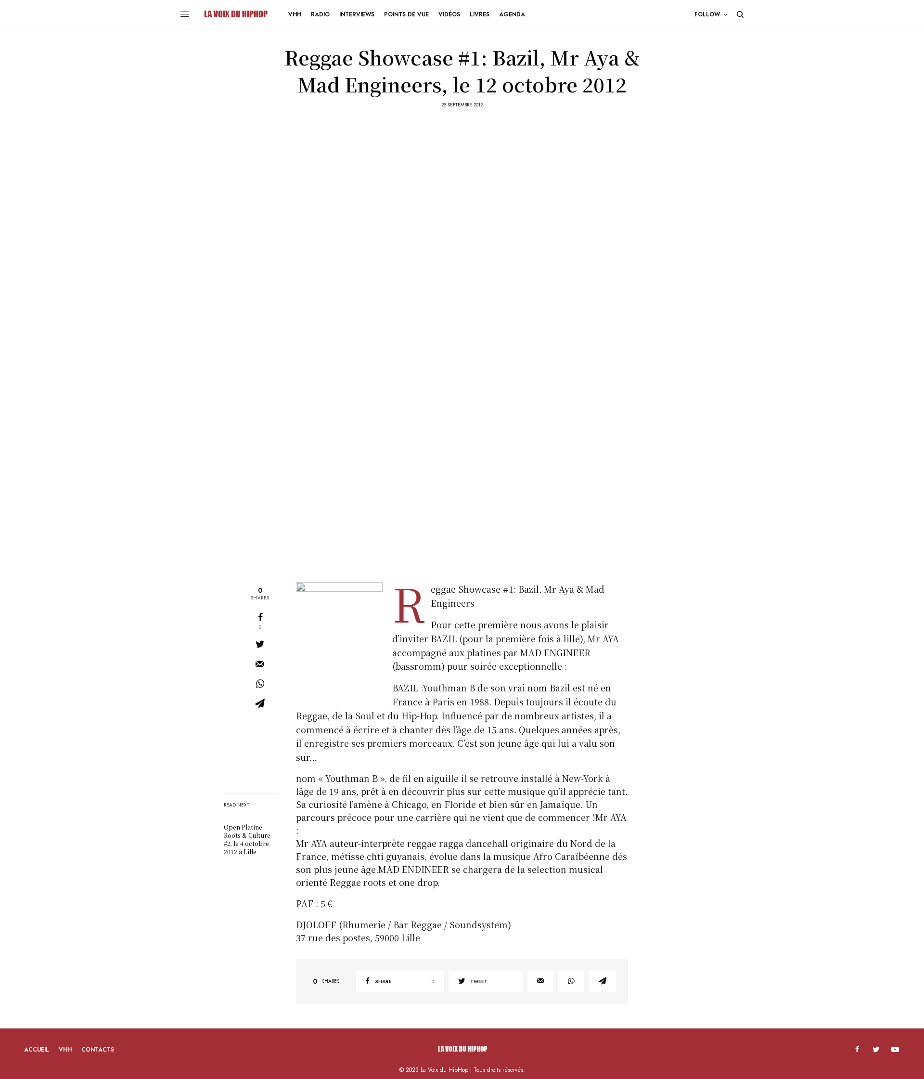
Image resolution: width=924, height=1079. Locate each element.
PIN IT (344, 639)
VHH (65, 1049)
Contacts (97, 1049)
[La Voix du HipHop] (235, 14)
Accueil (36, 1049)
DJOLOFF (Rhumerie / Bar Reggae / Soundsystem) (403, 924)
